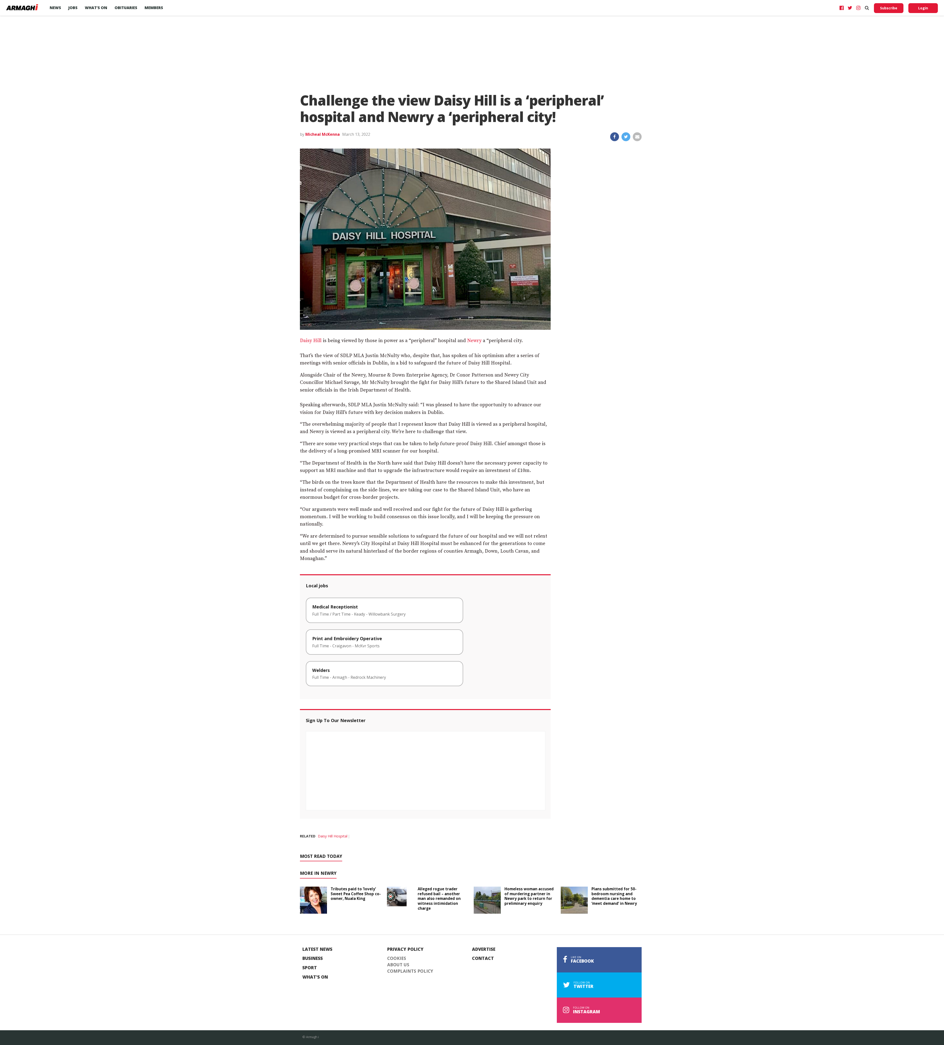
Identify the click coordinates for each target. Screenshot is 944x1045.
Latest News (317, 949)
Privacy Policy (405, 949)
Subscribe (888, 8)
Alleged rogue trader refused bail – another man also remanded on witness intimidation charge (439, 898)
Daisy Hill (311, 341)
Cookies (396, 958)
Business (312, 958)
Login (923, 8)
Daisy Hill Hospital (332, 836)
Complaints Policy (410, 971)
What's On (315, 977)
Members (154, 7)
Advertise (483, 949)
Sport (309, 968)
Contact (483, 958)
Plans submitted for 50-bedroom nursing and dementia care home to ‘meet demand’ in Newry (614, 896)
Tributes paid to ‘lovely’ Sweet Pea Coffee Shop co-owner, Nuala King (356, 893)
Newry (474, 341)
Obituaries (126, 7)
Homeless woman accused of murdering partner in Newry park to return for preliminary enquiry (529, 896)
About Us (398, 965)
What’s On (96, 7)
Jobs (72, 7)
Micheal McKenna (322, 134)
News (55, 7)
